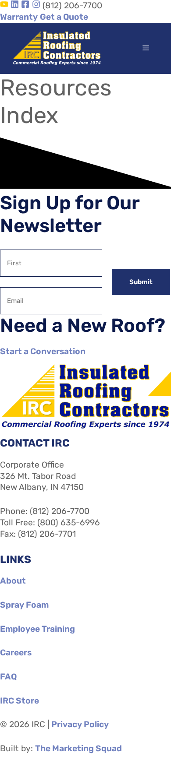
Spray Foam (24, 605)
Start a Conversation (43, 351)
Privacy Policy (80, 724)
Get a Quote (64, 17)
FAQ (8, 677)
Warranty (19, 17)
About (13, 581)
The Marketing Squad (78, 748)
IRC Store (19, 701)
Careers (16, 652)
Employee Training (37, 629)
